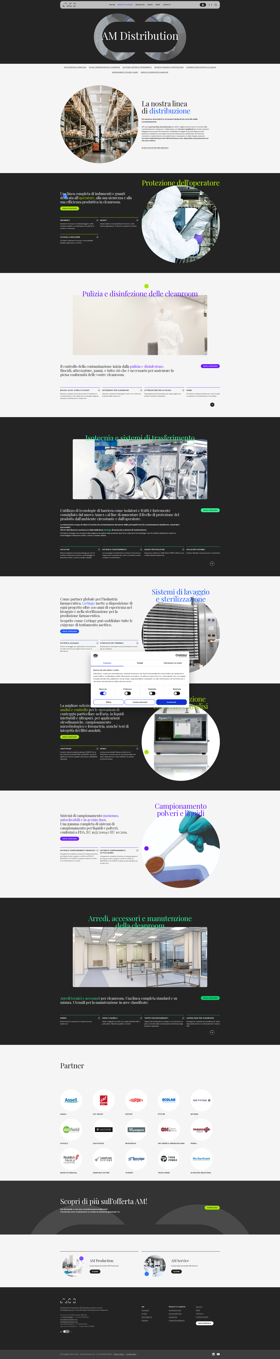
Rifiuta (108, 702)
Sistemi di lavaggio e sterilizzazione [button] (169, 67)
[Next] (212, 404)
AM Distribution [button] (175, 1314)
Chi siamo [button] (145, 1310)
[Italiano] (210, 4)
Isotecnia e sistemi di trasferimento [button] (137, 67)
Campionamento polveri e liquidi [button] (125, 72)
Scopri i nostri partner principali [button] (155, 148)
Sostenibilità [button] (147, 1317)
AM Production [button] (175, 1310)
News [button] (198, 1310)
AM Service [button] (173, 1317)
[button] (69, 208)
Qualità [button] (199, 1307)
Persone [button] (145, 1320)
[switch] (126, 693)
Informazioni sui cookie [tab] (173, 663)
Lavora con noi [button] (202, 1317)
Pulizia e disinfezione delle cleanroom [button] (104, 67)
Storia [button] (144, 1314)
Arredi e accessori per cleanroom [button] (154, 72)
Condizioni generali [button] (177, 1320)
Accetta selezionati (140, 702)
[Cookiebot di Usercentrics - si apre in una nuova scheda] (177, 655)
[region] (140, 394)
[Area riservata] (203, 5)
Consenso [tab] (107, 663)
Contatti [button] (199, 1314)
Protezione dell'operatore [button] (75, 67)
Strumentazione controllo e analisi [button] (201, 67)
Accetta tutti (171, 702)
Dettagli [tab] (140, 663)
